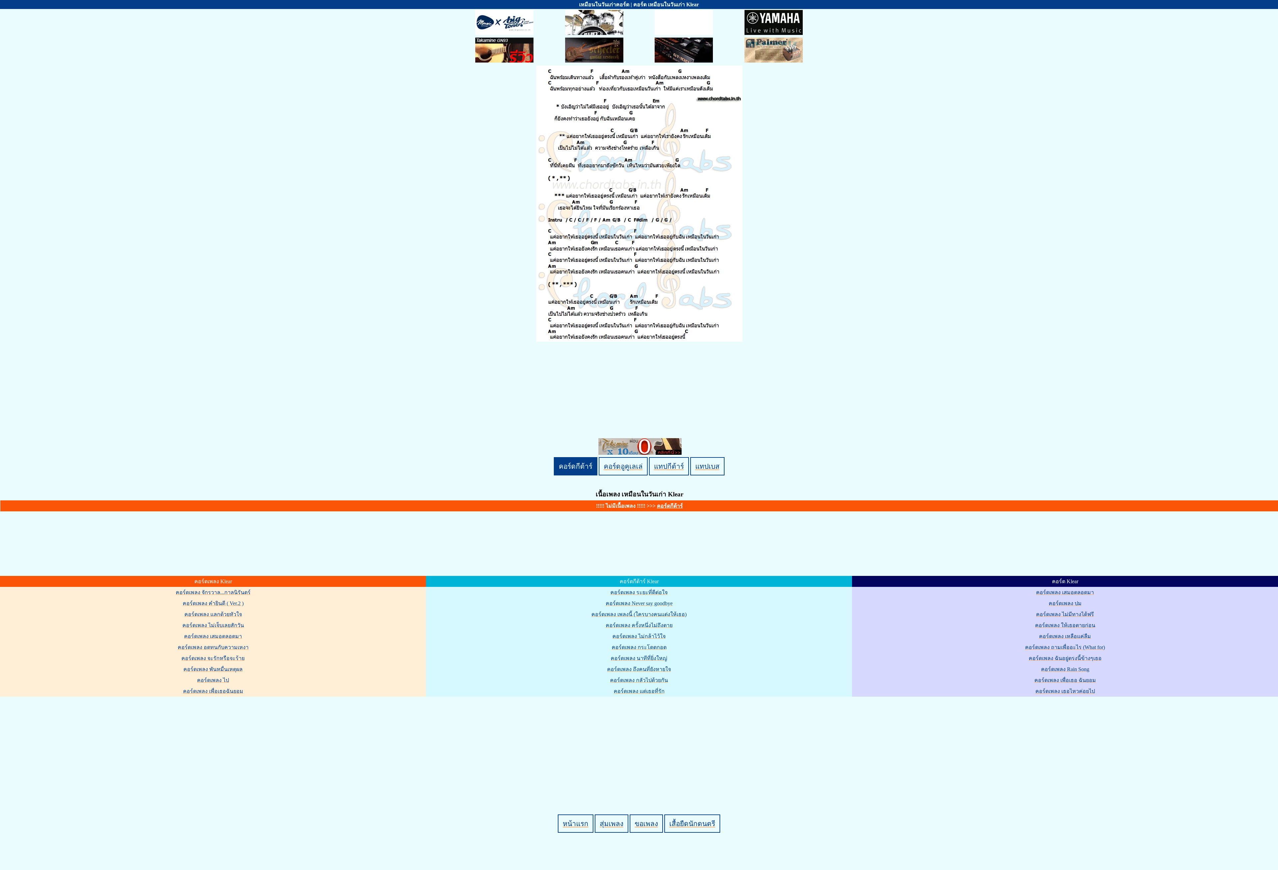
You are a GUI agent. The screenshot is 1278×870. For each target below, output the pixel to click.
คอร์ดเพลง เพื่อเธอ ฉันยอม (1065, 680)
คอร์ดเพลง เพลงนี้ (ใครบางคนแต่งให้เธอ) (639, 614)
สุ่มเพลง (611, 823)
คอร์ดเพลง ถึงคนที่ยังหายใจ (639, 669)
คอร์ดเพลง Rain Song (1065, 669)
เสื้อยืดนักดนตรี (692, 823)
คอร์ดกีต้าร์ (575, 466)
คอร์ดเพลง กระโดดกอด (639, 647)
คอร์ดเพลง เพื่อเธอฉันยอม (213, 691)
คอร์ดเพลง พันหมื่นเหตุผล (213, 669)
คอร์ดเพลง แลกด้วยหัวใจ (213, 614)
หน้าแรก (575, 823)
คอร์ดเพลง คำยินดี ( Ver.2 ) (213, 603)
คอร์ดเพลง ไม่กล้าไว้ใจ (639, 636)
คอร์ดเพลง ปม (1065, 603)
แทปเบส (707, 466)
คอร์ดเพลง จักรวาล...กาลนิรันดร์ (213, 592)
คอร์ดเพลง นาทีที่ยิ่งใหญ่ (639, 658)
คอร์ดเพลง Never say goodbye (639, 603)
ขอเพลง (646, 823)
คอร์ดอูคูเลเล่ (623, 466)
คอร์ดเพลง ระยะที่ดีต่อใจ (639, 592)
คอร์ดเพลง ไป (213, 680)
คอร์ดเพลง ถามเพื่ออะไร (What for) (1065, 647)
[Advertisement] (640, 744)
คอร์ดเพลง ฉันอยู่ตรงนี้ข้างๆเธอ (1065, 658)
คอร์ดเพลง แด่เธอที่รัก (639, 691)
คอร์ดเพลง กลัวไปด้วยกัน (639, 680)
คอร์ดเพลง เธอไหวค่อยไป (1065, 691)
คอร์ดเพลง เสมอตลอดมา (213, 636)
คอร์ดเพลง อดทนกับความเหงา (213, 647)
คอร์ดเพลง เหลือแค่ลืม (1065, 636)
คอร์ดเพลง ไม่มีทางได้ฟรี (1065, 614)
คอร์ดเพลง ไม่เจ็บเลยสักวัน (213, 625)
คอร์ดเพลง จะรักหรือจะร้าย (213, 658)
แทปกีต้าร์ (669, 466)
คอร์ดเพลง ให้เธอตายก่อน (1065, 625)
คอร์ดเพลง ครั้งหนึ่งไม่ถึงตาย (639, 625)
